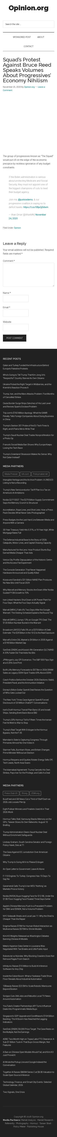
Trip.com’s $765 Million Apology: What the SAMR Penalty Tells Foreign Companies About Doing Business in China (28, 416)
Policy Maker (19, 1126)
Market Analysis (28, 1120)
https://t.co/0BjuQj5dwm (35, 207)
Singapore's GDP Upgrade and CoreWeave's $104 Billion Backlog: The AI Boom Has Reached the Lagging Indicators (28, 1019)
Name (7, 293)
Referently (10, 1123)
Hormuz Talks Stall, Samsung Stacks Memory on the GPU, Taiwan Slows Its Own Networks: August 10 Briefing (27, 822)
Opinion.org (29, 8)
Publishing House (35, 1126)
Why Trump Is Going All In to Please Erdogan (23, 862)
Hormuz (34, 1123)
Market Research (45, 1120)
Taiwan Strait (45, 1123)
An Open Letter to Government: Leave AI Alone (23, 869)
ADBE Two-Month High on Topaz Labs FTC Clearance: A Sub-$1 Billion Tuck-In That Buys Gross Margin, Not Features (28, 1042)
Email (6, 307)
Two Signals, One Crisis (14, 1092)
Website (7, 322)
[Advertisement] (28, 124)
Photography (22, 1123)
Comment (9, 261)
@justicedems (25, 199)
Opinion (17, 228)
